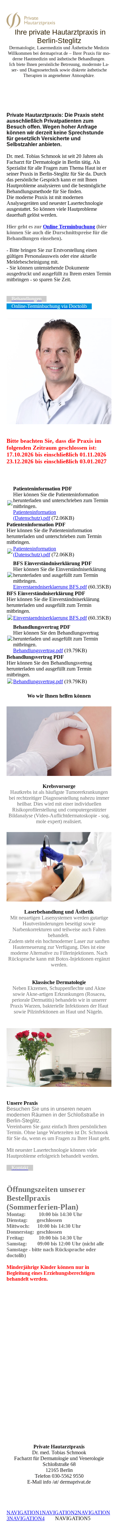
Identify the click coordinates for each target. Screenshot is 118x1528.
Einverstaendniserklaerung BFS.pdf (50, 587)
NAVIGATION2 (59, 1512)
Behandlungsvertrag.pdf (38, 650)
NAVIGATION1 (24, 1512)
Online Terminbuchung (69, 226)
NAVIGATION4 (27, 1518)
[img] (34, 20)
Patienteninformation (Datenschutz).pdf (34, 515)
